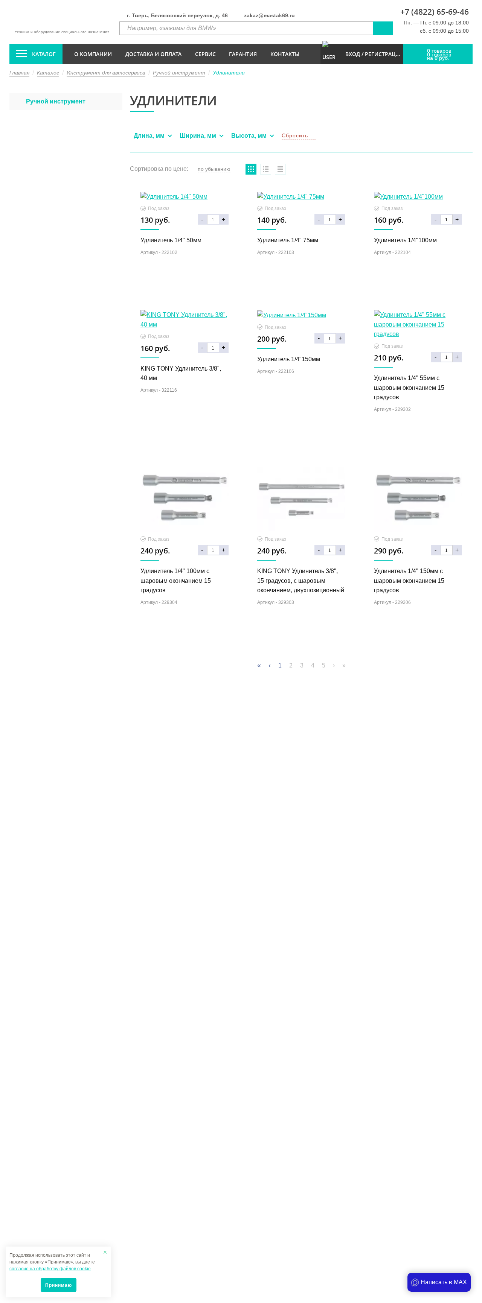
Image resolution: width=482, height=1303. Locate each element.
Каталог (44, 54)
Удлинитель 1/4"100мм (405, 240)
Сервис (205, 54)
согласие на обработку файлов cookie (50, 1268)
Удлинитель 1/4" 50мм (170, 240)
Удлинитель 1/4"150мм (288, 359)
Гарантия (243, 54)
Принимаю (58, 1285)
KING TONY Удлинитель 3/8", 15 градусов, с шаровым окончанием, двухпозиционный (300, 580)
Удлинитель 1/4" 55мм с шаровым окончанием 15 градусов (409, 387)
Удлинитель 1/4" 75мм (287, 240)
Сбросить (295, 135)
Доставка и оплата (153, 54)
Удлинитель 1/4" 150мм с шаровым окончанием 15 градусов (409, 580)
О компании (93, 54)
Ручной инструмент (55, 101)
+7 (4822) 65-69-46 (434, 11)
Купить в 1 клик (184, 274)
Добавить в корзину (184, 290)
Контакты (284, 54)
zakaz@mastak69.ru (269, 15)
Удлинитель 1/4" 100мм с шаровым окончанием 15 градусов (175, 580)
